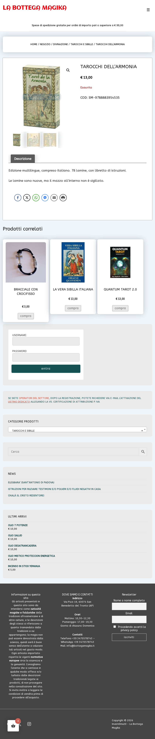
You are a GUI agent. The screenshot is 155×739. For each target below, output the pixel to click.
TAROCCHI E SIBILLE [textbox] (76, 430)
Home (33, 44)
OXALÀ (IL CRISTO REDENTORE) (26, 495)
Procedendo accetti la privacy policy (131, 628)
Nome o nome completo (129, 600)
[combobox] (77, 429)
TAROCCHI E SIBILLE (82, 44)
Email (129, 613)
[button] (68, 70)
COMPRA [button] (25, 316)
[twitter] (19, 724)
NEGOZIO (45, 44)
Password (19, 351)
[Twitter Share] (26, 197)
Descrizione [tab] (22, 159)
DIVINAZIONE (60, 44)
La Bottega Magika (35, 8)
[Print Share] (63, 197)
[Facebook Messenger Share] (45, 197)
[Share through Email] (54, 197)
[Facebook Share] (17, 197)
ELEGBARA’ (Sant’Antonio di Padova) (31, 482)
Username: (19, 335)
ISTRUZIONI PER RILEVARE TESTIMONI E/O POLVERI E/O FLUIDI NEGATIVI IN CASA (54, 489)
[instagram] (29, 724)
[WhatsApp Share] (36, 197)
